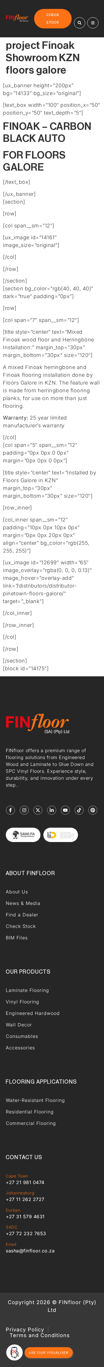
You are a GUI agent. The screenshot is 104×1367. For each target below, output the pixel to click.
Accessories (20, 1048)
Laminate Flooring (27, 990)
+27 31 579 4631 (25, 1216)
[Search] (79, 22)
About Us (17, 892)
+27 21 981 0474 (25, 1182)
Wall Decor (19, 1025)
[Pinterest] (92, 810)
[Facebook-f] (10, 810)
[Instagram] (24, 810)
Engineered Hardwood (33, 1013)
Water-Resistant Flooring (35, 1100)
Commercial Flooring (31, 1123)
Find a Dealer (22, 915)
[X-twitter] (37, 810)
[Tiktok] (79, 810)
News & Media (23, 903)
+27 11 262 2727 (25, 1199)
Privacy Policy (25, 1330)
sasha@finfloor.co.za (30, 1251)
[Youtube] (65, 810)
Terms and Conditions (40, 1335)
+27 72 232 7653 (26, 1233)
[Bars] (93, 22)
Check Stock (21, 926)
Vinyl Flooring (22, 1002)
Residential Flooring (30, 1112)
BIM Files (17, 938)
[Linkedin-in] (51, 810)
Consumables (22, 1036)
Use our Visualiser (48, 1352)
